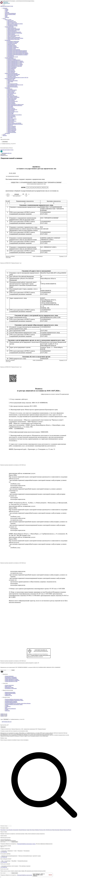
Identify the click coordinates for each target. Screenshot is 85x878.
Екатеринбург (16, 829)
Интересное (7, 133)
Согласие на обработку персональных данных (14, 700)
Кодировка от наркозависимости (13, 59)
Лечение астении (10, 119)
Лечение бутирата (10, 69)
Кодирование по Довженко (12, 42)
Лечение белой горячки (12, 98)
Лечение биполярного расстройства (14, 114)
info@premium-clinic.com (6, 721)
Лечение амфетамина (11, 68)
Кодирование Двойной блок (13, 47)
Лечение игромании (11, 103)
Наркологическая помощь (10, 78)
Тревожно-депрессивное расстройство (15, 124)
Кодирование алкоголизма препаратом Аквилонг (17, 50)
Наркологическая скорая (12, 85)
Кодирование (7, 40)
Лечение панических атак (12, 101)
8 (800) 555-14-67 (3, 713)
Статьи (4, 134)
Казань (33, 829)
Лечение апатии (10, 112)
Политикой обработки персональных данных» (26, 843)
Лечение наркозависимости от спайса (14, 65)
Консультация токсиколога (12, 86)
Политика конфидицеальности (11, 702)
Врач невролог (10, 94)
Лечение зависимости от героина (11, 679)
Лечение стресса (10, 121)
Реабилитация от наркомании (11, 678)
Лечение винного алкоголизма (13, 39)
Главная (2, 155)
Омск (31, 829)
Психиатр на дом (10, 95)
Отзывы (6, 9)
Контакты (7, 17)
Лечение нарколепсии (11, 99)
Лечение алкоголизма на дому (13, 35)
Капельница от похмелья (12, 24)
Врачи (6, 15)
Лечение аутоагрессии (11, 129)
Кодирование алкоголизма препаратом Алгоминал (17, 54)
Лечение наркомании (9, 57)
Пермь (53, 829)
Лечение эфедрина (11, 72)
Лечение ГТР (10, 125)
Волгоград (50, 829)
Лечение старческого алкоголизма (14, 31)
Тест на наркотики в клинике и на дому (15, 84)
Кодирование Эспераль (12, 46)
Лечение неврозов (11, 100)
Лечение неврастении (11, 130)
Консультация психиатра (12, 96)
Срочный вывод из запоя (12, 25)
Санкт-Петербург (9, 829)
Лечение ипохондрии (11, 128)
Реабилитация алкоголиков (12, 75)
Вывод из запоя (8, 19)
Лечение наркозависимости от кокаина (15, 64)
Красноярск (57, 829)
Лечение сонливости (11, 127)
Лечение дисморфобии (11, 118)
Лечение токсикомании (12, 67)
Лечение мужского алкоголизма (13, 37)
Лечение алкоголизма (9, 26)
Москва (69, 829)
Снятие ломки (10, 81)
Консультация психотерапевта (13, 97)
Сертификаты (8, 706)
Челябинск (37, 829)
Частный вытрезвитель (11, 30)
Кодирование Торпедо (11, 45)
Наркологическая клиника (10, 693)
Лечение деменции (11, 108)
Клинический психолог (12, 89)
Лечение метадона (11, 70)
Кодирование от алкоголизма (13, 41)
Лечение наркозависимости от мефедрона (15, 61)
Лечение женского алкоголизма (13, 28)
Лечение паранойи (11, 102)
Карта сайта (7, 710)
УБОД (8, 82)
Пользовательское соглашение (11, 701)
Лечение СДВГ (10, 113)
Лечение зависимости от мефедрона (12, 680)
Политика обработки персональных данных (13, 699)
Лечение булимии (10, 110)
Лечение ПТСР (10, 107)
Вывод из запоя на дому (12, 22)
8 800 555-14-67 (3, 6)
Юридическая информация (10, 13)
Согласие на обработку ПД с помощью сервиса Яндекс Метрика (18, 703)
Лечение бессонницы (11, 116)
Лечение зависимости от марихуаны (14, 66)
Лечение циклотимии (11, 132)
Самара (28, 829)
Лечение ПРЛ (10, 117)
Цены (6, 16)
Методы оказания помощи (10, 14)
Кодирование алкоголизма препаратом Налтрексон (17, 52)
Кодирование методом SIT (12, 56)
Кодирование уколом (11, 48)
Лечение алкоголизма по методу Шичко (15, 38)
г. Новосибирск (4, 141)
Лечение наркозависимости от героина (15, 60)
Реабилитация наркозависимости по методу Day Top (17, 77)
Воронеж (61, 829)
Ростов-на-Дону (42, 829)
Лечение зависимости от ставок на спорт (15, 104)
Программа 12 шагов (11, 76)
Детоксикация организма (12, 83)
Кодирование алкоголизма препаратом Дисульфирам (17, 53)
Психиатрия (7, 87)
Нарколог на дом (10, 79)
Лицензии (7, 12)
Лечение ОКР (10, 106)
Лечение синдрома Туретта (12, 111)
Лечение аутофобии (11, 131)
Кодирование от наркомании (10, 677)
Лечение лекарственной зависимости (14, 105)
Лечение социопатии (11, 126)
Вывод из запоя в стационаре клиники (15, 23)
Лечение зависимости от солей (11, 681)
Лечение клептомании (11, 120)
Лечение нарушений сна (12, 109)
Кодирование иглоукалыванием (13, 49)
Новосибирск (6, 719)
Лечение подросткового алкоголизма (14, 32)
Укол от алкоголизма (11, 36)
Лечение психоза (10, 91)
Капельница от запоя (11, 21)
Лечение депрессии (11, 90)
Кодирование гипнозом (12, 43)
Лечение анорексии (11, 115)
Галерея (6, 10)
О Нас (6, 11)
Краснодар (66, 829)
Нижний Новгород (22, 829)
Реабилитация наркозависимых (11, 73)
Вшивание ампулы (11, 44)
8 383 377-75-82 (10, 6)
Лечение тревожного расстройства (14, 123)
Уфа (47, 829)
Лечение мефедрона (11, 71)
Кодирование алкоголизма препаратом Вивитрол (17, 51)
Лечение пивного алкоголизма (13, 29)
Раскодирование (10, 55)
